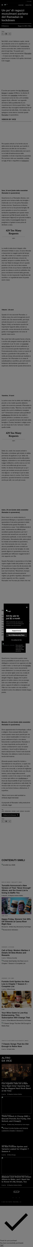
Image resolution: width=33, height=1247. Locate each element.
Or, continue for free (16, 640)
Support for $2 (16, 631)
